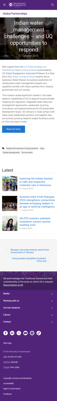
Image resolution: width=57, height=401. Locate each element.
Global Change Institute (23, 76)
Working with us (11, 300)
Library (6, 314)
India (42, 148)
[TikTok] (39, 333)
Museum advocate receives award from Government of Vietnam (30, 251)
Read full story (14, 129)
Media (6, 293)
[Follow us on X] (19, 333)
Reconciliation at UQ (13, 285)
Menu (4, 5)
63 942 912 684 (14, 357)
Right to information (12, 389)
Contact (7, 321)
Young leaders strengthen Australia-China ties (29, 259)
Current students (11, 307)
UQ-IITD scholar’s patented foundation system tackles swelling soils (35, 222)
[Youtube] (25, 333)
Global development (11, 152)
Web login (7, 343)
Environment (27, 152)
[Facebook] (5, 333)
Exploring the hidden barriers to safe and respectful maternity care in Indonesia (36, 182)
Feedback (7, 394)
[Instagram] (32, 333)
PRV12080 (14, 367)
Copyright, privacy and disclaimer (17, 378)
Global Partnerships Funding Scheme (22, 148)
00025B (14, 362)
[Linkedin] (12, 333)
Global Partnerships (15, 13)
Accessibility (8, 383)
